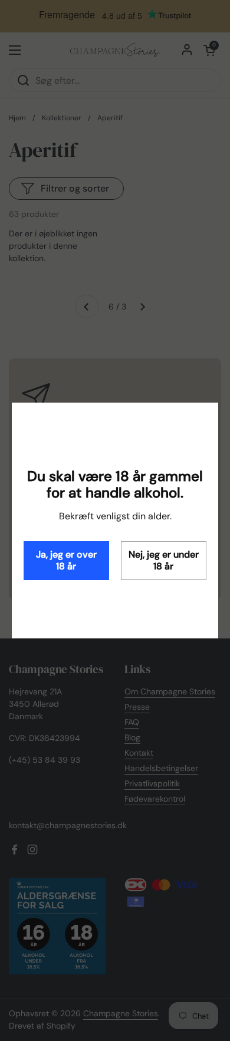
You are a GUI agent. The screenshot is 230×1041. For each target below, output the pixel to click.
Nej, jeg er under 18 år (164, 560)
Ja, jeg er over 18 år (66, 560)
